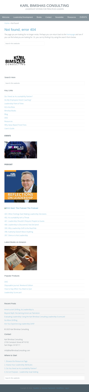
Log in (67, 388)
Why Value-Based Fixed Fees (15, 125)
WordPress (60, 388)
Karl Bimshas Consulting (44, 6)
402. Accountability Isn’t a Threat (16, 217)
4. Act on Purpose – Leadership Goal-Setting (21, 372)
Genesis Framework (48, 388)
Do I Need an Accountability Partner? (18, 96)
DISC (6, 118)
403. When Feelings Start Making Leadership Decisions (25, 214)
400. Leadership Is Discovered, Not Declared (21, 224)
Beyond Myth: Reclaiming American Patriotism (22, 313)
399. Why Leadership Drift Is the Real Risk (20, 228)
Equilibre (36, 388)
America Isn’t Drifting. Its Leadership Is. (19, 309)
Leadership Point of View (14, 103)
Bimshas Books (10, 110)
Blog (6, 114)
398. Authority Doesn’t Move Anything (18, 232)
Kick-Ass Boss (9, 107)
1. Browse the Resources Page (15, 361)
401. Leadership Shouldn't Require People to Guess (24, 221)
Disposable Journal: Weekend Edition (18, 285)
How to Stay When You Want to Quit (18, 289)
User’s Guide (9, 128)
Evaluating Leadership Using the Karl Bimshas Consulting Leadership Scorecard (34, 316)
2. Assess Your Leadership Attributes (18, 365)
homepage (71, 34)
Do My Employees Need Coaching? (17, 100)
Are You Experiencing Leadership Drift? (19, 324)
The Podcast (32, 208)
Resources (8, 121)
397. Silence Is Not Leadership (16, 235)
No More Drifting (10, 320)
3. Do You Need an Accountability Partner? (20, 368)
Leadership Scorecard (12, 292)
